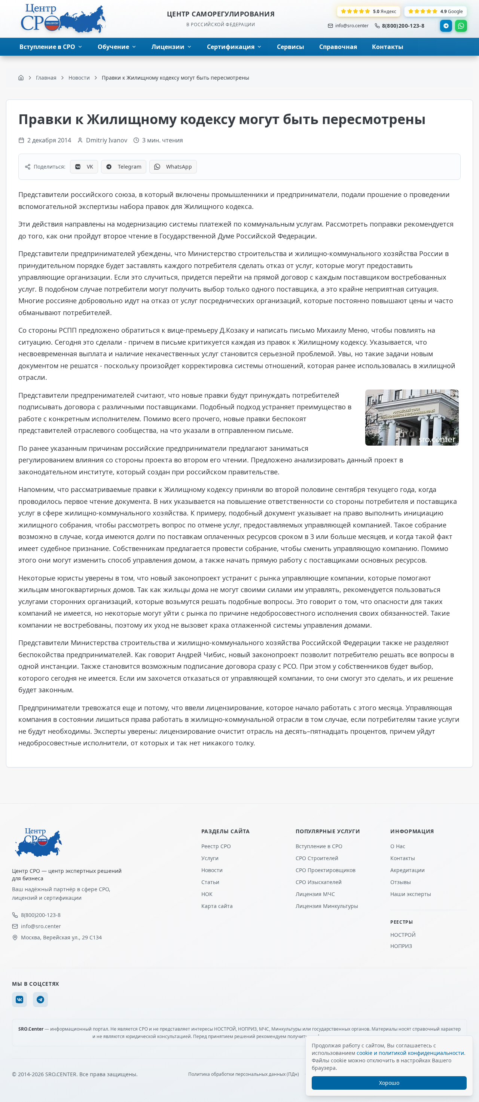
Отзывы (400, 882)
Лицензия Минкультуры (327, 905)
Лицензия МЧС (315, 894)
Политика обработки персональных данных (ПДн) (243, 1074)
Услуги (210, 858)
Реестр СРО (216, 846)
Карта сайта (217, 905)
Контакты (402, 858)
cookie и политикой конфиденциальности (410, 1052)
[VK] (19, 999)
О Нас (397, 846)
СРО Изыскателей (319, 882)
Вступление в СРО (319, 846)
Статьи (210, 882)
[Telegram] (446, 26)
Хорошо (389, 1082)
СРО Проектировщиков (326, 870)
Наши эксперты (410, 894)
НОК (207, 894)
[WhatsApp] (461, 26)
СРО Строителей (317, 858)
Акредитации (407, 870)
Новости (212, 870)
